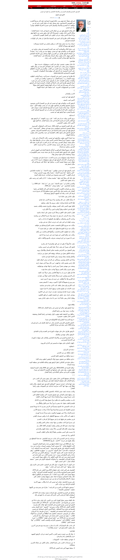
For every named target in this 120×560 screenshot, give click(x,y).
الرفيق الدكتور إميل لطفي (83, 307)
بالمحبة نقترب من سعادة (84, 59)
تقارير (61, 8)
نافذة (64, 6)
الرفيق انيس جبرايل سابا (84, 146)
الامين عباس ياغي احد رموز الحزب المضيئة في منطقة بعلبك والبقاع (83, 50)
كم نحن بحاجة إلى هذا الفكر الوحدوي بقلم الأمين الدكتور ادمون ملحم (83, 334)
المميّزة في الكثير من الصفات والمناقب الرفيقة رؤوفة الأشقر (84, 384)
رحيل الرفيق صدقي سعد (84, 369)
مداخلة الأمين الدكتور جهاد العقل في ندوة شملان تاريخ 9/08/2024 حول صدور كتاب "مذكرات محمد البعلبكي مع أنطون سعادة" (83, 297)
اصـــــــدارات (86, 178)
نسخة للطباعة (56, 17)
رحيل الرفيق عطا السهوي (83, 60)
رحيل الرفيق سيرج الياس (83, 370)
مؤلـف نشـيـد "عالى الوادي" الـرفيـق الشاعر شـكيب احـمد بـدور (83, 242)
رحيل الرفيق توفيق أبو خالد (83, 354)
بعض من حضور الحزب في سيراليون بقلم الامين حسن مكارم (83, 118)
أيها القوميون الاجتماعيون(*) (83, 212)
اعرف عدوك (56, 8)
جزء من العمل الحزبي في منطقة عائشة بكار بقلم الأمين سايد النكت (83, 256)
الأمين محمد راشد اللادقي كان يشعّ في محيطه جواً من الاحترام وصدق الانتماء (83, 310)
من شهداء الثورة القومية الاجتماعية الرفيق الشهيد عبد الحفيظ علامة (83, 321)
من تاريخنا (74, 6)
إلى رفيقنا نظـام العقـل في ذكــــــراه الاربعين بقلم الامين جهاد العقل (83, 125)
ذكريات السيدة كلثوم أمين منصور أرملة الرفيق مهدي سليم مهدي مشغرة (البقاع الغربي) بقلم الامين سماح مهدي (83, 160)
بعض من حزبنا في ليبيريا (88, 30)
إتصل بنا (75, 7)
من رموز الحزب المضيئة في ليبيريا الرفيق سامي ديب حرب (83, 45)
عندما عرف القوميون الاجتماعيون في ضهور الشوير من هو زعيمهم (83, 87)
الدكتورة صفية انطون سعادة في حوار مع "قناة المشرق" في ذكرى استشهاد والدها (83, 106)
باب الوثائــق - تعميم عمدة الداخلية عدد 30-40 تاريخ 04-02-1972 (83, 233)
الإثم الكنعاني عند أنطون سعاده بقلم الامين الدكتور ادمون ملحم (84, 92)
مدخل (83, 6)
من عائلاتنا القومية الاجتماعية (83, 318)
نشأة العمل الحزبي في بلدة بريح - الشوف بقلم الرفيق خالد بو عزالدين (83, 282)
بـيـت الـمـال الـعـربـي (84, 337)
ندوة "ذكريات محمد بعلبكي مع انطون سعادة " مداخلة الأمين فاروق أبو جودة (83, 286)
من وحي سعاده (86, 133)
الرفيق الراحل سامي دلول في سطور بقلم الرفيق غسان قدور (83, 83)
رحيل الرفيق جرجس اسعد (83, 331)
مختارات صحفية (65, 8)
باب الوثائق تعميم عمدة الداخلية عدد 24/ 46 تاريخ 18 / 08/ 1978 (83, 315)
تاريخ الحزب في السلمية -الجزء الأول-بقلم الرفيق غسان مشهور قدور (84, 238)
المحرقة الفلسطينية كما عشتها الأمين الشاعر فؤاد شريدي (84, 363)
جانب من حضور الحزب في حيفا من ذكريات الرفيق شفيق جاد (83, 291)
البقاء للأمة (39, 6)
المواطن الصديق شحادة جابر (83, 208)
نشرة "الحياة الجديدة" (84, 324)
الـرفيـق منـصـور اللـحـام (84, 357)
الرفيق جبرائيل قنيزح (84, 42)
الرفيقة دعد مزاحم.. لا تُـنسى (83, 378)
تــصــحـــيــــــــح (85, 355)
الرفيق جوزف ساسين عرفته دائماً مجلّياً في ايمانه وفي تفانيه (83, 130)
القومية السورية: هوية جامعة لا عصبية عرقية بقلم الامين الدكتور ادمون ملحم (83, 175)
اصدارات (45, 8)
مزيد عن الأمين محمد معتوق (83, 114)
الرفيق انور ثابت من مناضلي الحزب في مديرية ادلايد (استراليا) (83, 143)
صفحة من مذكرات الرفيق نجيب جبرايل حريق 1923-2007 (83, 69)
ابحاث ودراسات (50, 8)
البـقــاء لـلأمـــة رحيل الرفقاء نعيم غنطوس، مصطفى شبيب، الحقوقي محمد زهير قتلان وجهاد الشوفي (84, 182)
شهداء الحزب (53, 6)
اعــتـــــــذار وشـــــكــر (84, 41)
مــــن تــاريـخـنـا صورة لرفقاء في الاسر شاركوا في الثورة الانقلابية (83, 136)
